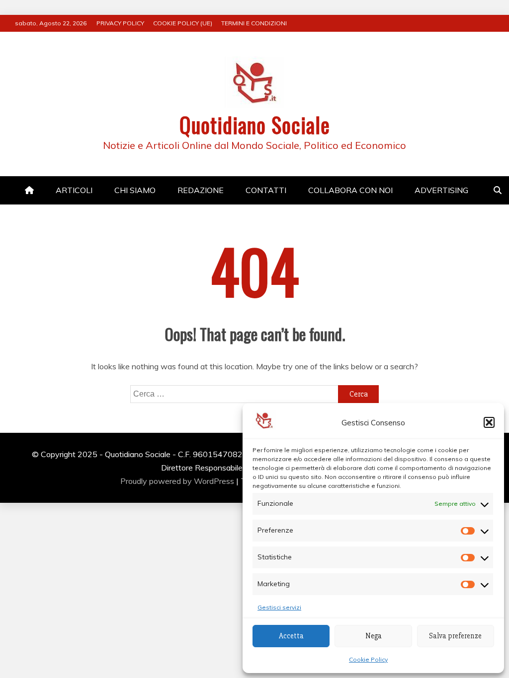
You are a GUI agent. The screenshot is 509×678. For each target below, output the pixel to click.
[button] (489, 422)
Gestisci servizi (279, 607)
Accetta (291, 635)
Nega (373, 635)
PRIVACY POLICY (120, 23)
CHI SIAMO (135, 190)
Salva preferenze (455, 635)
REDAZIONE (200, 190)
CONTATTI (266, 190)
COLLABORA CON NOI (350, 190)
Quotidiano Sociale (254, 124)
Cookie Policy (368, 659)
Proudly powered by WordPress (178, 481)
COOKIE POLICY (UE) (182, 23)
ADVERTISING (441, 190)
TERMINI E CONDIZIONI (254, 23)
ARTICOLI (74, 190)
